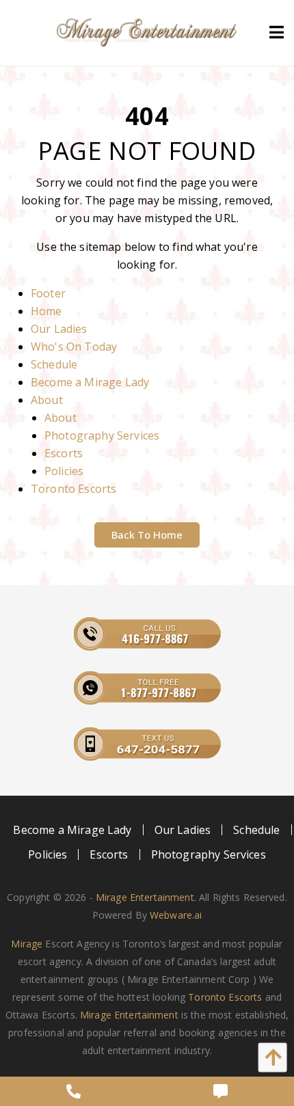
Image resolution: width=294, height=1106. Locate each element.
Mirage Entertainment (129, 1014)
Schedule (54, 364)
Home (46, 311)
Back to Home (147, 534)
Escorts (63, 453)
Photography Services (101, 435)
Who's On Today (74, 346)
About (47, 399)
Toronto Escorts (73, 488)
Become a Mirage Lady (90, 382)
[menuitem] (72, 829)
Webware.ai (176, 914)
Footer (48, 293)
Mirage (26, 943)
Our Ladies (59, 328)
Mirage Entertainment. (146, 897)
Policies (63, 470)
